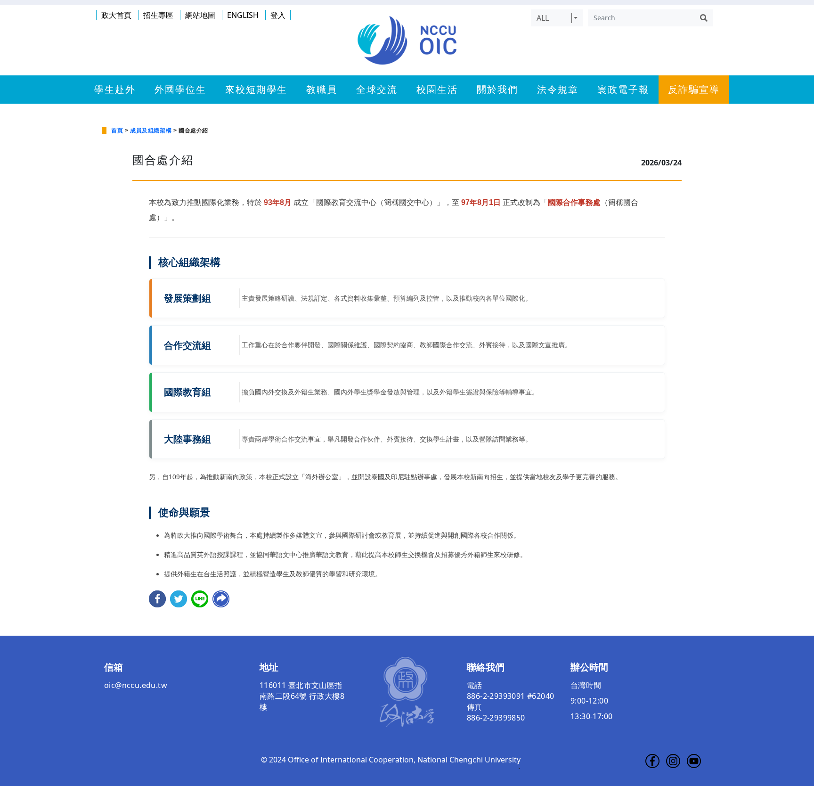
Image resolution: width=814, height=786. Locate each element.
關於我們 (497, 89)
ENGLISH (243, 15)
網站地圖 (200, 15)
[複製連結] (220, 598)
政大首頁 (116, 15)
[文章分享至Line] (199, 598)
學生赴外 (115, 89)
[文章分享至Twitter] (178, 598)
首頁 (117, 130)
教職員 (321, 89)
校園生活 (437, 89)
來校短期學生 (256, 89)
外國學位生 (180, 89)
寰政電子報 (623, 89)
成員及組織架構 (150, 130)
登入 (277, 15)
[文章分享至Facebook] (157, 598)
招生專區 (158, 15)
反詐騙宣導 (694, 89)
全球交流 (377, 89)
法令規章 (557, 89)
